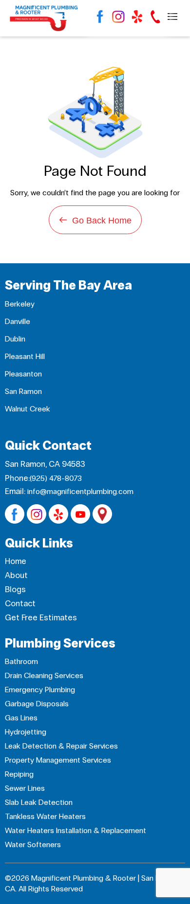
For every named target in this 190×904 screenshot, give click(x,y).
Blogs (15, 589)
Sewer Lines (25, 788)
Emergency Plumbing (40, 689)
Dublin (15, 339)
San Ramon (23, 391)
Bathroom (21, 661)
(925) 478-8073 (56, 478)
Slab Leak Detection (39, 802)
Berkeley (20, 304)
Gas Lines (21, 717)
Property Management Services (58, 760)
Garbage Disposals (37, 703)
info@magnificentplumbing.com (80, 491)
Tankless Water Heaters (45, 816)
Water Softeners (33, 844)
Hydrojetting (25, 731)
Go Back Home (95, 219)
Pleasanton (23, 374)
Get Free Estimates (41, 618)
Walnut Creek (27, 409)
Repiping (19, 774)
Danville (17, 321)
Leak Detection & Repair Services (61, 745)
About (16, 575)
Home (15, 561)
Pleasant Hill (25, 356)
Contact (20, 603)
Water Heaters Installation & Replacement (75, 830)
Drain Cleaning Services (44, 675)
